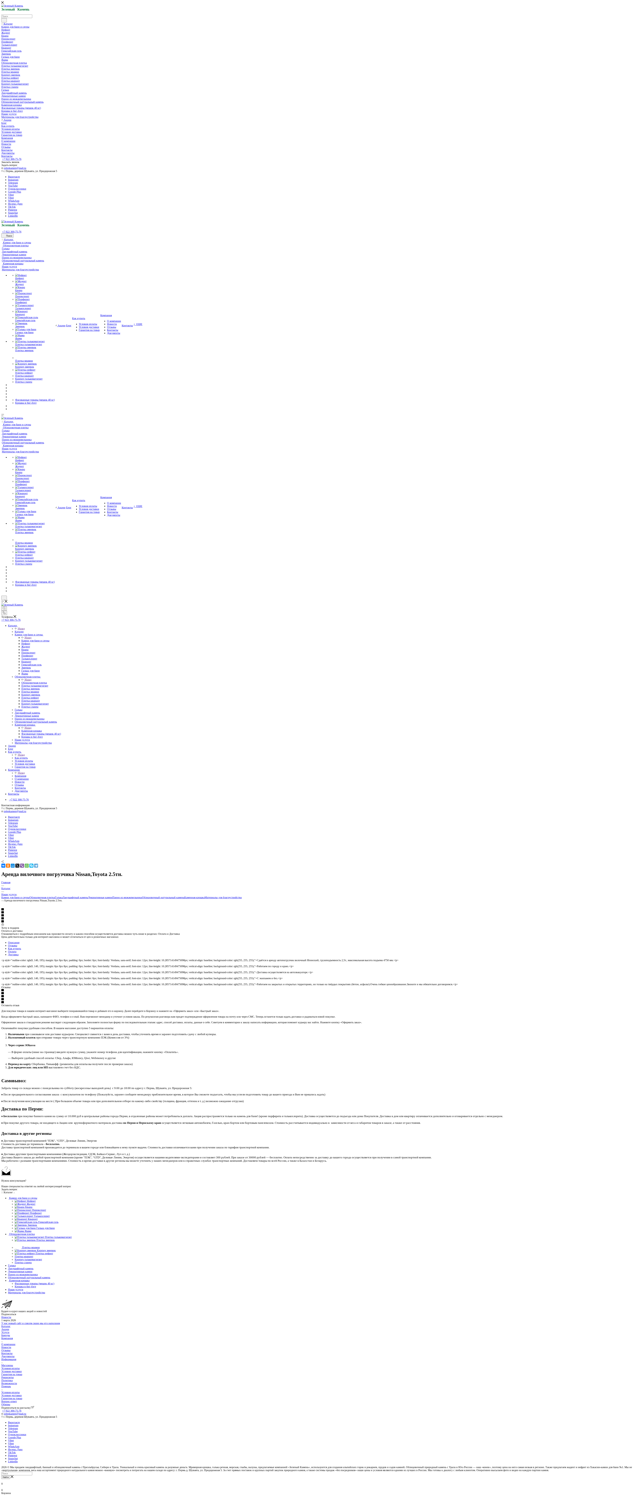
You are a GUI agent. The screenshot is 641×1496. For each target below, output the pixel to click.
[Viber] (22, 866)
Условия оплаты (10, 1368)
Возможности (9, 1383)
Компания (20, 775)
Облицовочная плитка (34, 682)
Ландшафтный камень (75, 897)
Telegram (13, 182)
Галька (59, 897)
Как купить (21, 757)
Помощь (6, 1386)
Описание (14, 942)
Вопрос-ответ (9, 1401)
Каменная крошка (31, 730)
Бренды (5, 1335)
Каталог (19, 631)
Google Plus (14, 191)
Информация (8, 1359)
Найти (6, 1477)
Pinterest (12, 209)
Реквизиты (7, 1377)
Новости (6, 1317)
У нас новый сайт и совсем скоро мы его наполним (30, 1323)
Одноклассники (17, 188)
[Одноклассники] (8, 866)
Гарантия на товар (11, 1374)
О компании (8, 1344)
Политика (7, 1380)
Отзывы (12, 945)
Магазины (7, 1365)
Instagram (13, 179)
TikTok (12, 206)
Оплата (12, 951)
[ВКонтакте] (3, 866)
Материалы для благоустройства (223, 897)
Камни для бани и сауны (35, 640)
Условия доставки (11, 1371)
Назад (21, 628)
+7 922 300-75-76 (11, 159)
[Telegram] (36, 866)
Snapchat (13, 212)
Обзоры (5, 1404)
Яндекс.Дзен (15, 203)
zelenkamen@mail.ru (15, 168)
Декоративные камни (100, 897)
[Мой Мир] (13, 866)
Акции (5, 1329)
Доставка (13, 954)
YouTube (13, 185)
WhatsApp (13, 200)
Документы (8, 1356)
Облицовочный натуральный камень (163, 897)
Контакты (7, 1353)
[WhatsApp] (27, 866)
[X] (17, 866)
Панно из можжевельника (127, 897)
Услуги (5, 1332)
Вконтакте (14, 176)
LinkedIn (13, 215)
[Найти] (4, 20)
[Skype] (31, 866)
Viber (11, 194)
